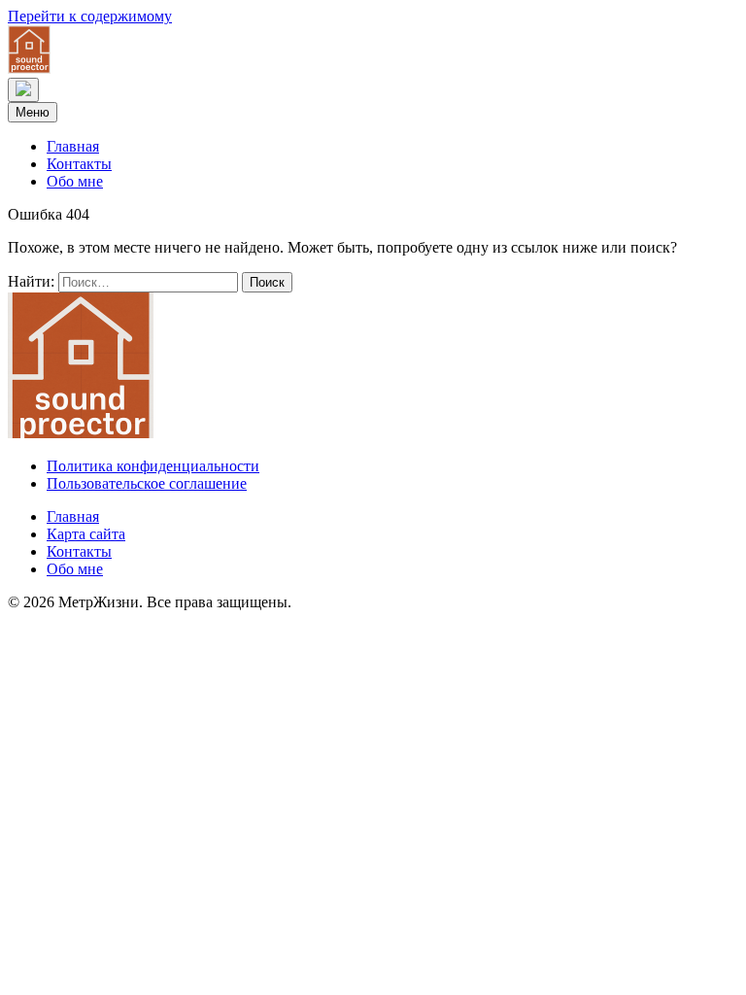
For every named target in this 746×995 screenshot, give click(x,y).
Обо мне (75, 181)
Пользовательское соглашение (147, 483)
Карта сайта (86, 534)
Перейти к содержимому (90, 16)
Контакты (79, 163)
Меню (33, 112)
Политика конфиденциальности (153, 466)
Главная (73, 146)
